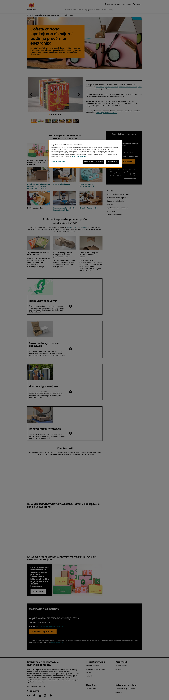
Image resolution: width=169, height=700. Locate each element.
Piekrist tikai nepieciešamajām (93, 162)
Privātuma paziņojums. (80, 156)
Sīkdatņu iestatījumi (58, 161)
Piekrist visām (112, 162)
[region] (85, 154)
